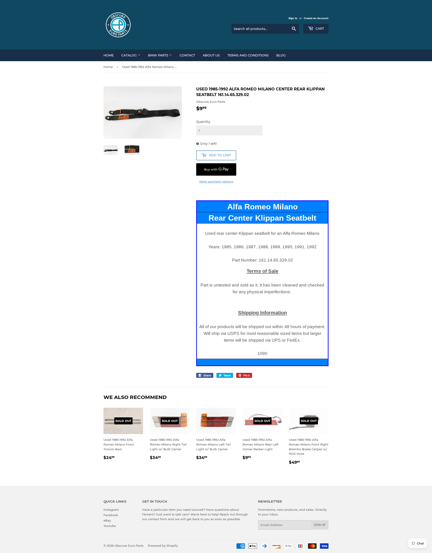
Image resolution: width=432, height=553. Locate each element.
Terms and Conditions (248, 55)
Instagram (111, 509)
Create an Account (316, 18)
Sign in (292, 18)
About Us (211, 55)
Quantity (203, 122)
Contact (187, 55)
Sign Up (320, 524)
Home (109, 55)
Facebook (111, 515)
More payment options (216, 181)
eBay (107, 520)
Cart (319, 29)
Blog (281, 55)
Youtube (110, 526)
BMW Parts (158, 55)
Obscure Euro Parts (129, 545)
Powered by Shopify (163, 545)
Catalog (129, 55)
